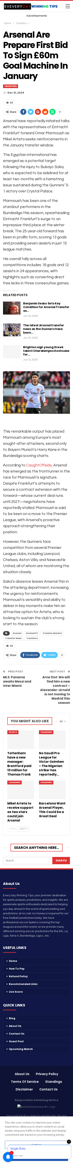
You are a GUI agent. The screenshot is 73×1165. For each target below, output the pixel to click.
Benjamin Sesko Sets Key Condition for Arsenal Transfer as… (46, 307)
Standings (53, 1082)
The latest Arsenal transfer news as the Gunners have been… (43, 329)
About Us (15, 1026)
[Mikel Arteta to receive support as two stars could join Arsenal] (20, 790)
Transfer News (13, 638)
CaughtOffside (39, 465)
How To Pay (17, 968)
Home (13, 961)
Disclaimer (24, 1089)
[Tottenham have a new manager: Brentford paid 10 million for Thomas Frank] (20, 739)
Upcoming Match (21, 1049)
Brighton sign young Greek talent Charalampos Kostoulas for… (46, 350)
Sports (13, 732)
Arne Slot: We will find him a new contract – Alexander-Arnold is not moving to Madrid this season (55, 690)
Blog (12, 1018)
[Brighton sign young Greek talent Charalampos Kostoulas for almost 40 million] (11, 351)
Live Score (16, 991)
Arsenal (17, 633)
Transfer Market (52, 633)
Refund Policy (18, 976)
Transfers (10, 86)
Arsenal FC (32, 633)
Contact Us (16, 1033)
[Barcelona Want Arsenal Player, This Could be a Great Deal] (52, 790)
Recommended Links (23, 984)
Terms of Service (25, 1082)
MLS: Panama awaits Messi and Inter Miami (17, 681)
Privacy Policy (47, 1074)
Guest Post (16, 1041)
